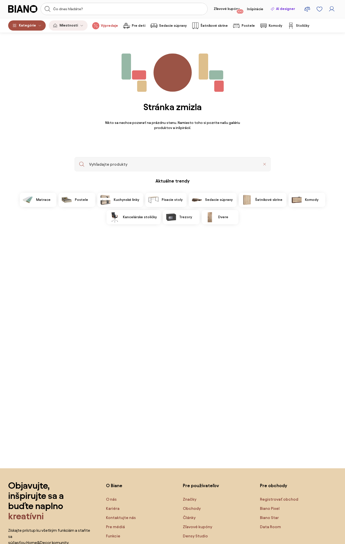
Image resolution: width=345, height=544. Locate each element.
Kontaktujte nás (121, 517)
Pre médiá (115, 527)
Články (189, 517)
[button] (265, 164)
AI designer (285, 9)
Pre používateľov (201, 485)
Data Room (270, 527)
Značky (189, 499)
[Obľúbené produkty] (319, 9)
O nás (111, 499)
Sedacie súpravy (173, 26)
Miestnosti (69, 25)
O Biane (114, 485)
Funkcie (113, 536)
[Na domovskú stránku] (23, 9)
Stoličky (302, 26)
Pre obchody (273, 485)
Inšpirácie (255, 9)
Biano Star (269, 517)
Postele (248, 26)
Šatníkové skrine (214, 26)
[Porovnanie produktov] (307, 9)
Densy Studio (195, 536)
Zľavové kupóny (228, 10)
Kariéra (113, 508)
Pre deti (138, 26)
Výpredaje (109, 26)
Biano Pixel (270, 508)
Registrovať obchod (279, 499)
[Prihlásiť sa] (332, 9)
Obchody (192, 508)
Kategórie (27, 25)
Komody (275, 26)
